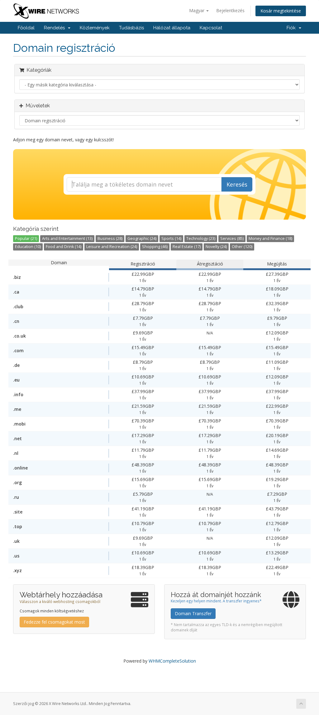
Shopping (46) (155, 246)
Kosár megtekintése (280, 11)
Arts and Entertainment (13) (67, 238)
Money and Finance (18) (270, 238)
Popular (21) (26, 238)
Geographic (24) (141, 238)
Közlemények (95, 28)
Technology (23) (200, 238)
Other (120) (242, 246)
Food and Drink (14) (63, 246)
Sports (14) (171, 238)
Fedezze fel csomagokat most (54, 622)
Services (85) (232, 238)
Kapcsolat (211, 28)
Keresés (236, 184)
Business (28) (110, 238)
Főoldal (26, 28)
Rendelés (55, 28)
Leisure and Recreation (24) (111, 246)
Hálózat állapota (171, 28)
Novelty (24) (216, 246)
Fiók (292, 28)
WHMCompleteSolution (172, 661)
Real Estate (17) (187, 246)
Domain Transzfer (193, 613)
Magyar (197, 10)
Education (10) (28, 246)
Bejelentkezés (230, 10)
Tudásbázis (131, 28)
